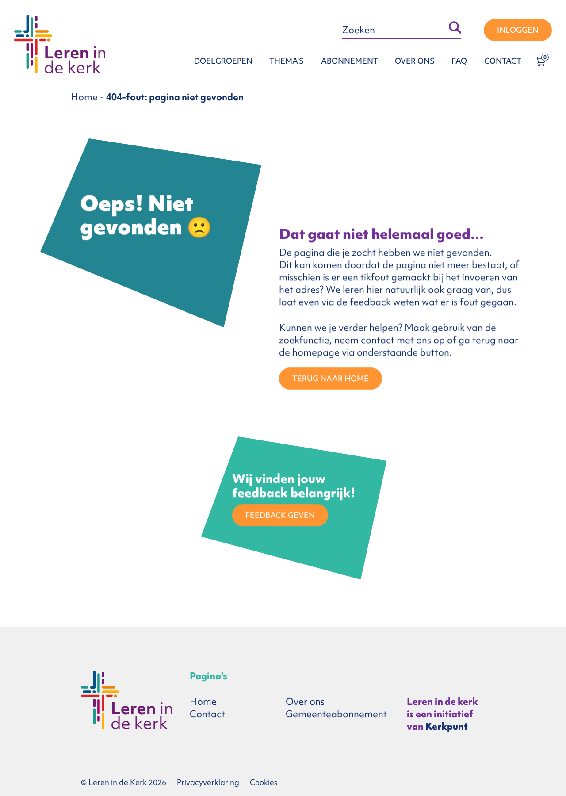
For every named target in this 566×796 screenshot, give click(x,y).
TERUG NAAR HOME (330, 378)
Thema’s (286, 61)
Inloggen (518, 30)
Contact (502, 61)
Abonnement (349, 61)
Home (84, 97)
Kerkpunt (446, 726)
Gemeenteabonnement (336, 714)
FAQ (459, 61)
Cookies (263, 782)
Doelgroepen (223, 61)
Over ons (415, 61)
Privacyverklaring (208, 782)
